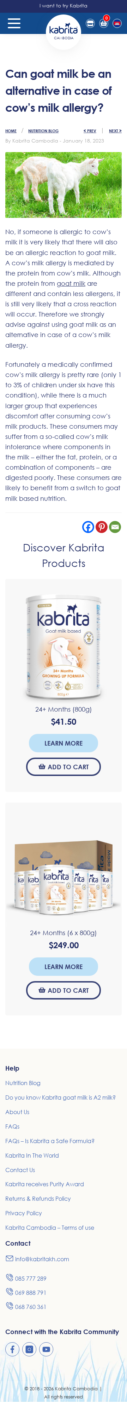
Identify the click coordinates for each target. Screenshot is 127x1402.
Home (11, 130)
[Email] (115, 527)
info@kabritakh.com (42, 1259)
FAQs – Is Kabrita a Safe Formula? (50, 1141)
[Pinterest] (102, 527)
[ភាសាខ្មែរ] (117, 23)
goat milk (71, 283)
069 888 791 (31, 1292)
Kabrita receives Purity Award (44, 1184)
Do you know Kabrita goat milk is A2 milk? (60, 1097)
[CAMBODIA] (63, 27)
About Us (17, 1112)
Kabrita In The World (32, 1155)
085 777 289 (31, 1278)
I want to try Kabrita (63, 5)
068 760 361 (31, 1306)
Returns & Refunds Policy (38, 1198)
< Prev (90, 130)
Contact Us (20, 1170)
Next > (115, 130)
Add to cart (68, 767)
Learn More (63, 743)
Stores (90, 23)
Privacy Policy (23, 1213)
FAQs (12, 1126)
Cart (106, 18)
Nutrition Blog (43, 130)
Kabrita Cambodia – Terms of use (49, 1227)
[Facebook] (88, 527)
